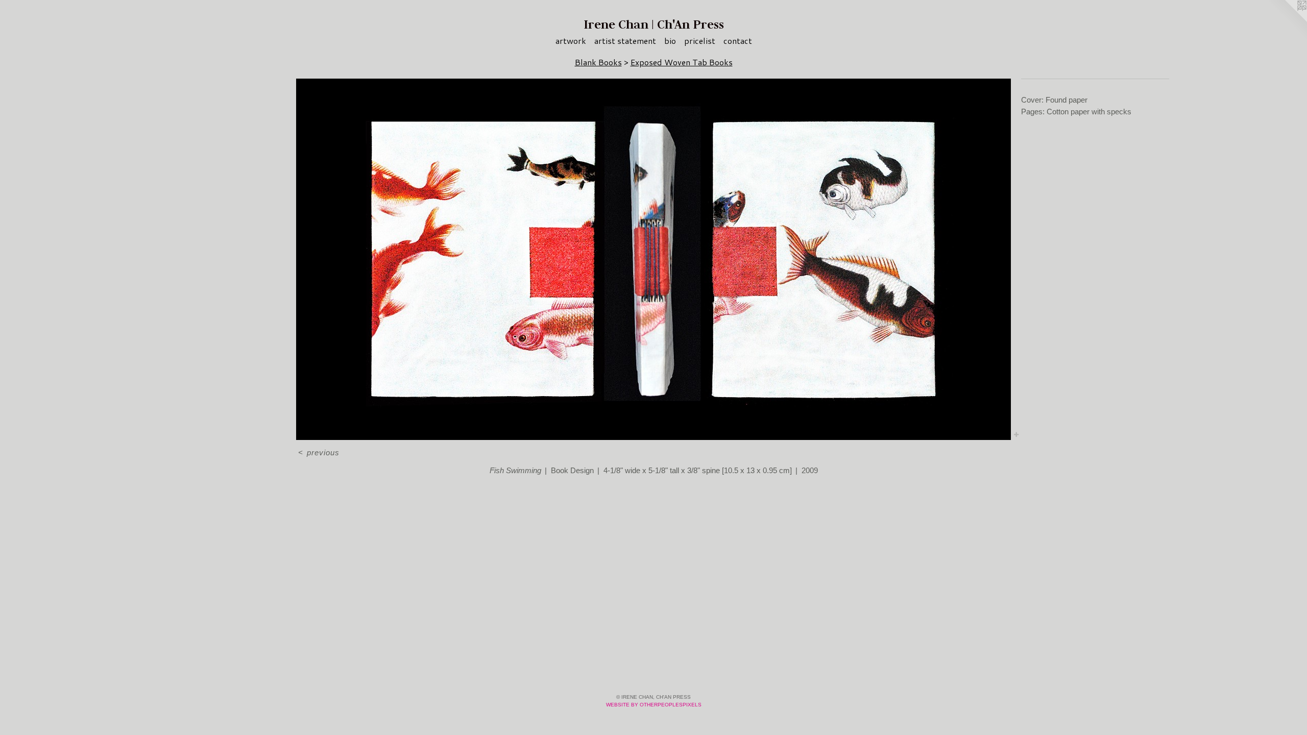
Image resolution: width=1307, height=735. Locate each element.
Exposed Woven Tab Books (682, 62)
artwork (570, 40)
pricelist (699, 40)
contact (737, 40)
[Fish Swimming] (653, 259)
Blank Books (598, 62)
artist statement (625, 40)
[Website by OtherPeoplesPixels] (1286, 20)
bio (670, 40)
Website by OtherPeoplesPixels (653, 704)
